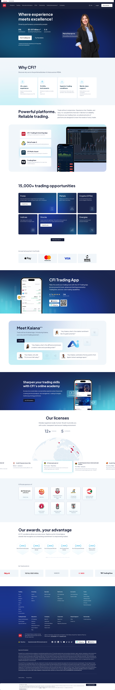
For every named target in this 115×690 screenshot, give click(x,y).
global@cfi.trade (62, 636)
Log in (97, 5)
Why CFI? (46, 619)
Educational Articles (35, 625)
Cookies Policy (21, 677)
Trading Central (87, 598)
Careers (59, 621)
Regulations (60, 619)
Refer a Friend (47, 594)
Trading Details (22, 616)
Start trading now (25, 38)
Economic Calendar (87, 600)
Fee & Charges (21, 621)
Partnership (42, 5)
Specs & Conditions (22, 623)
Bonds (19, 609)
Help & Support (74, 616)
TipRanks (85, 594)
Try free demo (39, 38)
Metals (19, 600)
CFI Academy (34, 619)
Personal (5, 1)
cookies (40, 687)
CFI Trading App (61, 594)
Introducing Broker (87, 619)
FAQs (72, 619)
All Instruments (21, 613)
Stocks (19, 596)
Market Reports (34, 627)
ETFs (19, 604)
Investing (33, 591)
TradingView (60, 598)
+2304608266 (53, 636)
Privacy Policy (29, 677)
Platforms (60, 591)
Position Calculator (87, 604)
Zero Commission (74, 594)
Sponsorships (47, 625)
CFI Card (85, 602)
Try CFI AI (20, 340)
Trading (20, 591)
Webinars (33, 621)
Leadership (46, 621)
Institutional (11, 1)
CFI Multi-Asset (61, 600)
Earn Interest (47, 596)
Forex (19, 594)
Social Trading (86, 596)
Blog (32, 629)
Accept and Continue (91, 684)
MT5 (58, 596)
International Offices (48, 623)
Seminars (33, 623)
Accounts (73, 591)
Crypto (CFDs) (21, 606)
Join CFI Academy (29, 400)
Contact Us (73, 621)
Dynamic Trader (74, 596)
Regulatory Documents (62, 623)
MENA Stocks (34, 596)
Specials (46, 591)
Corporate (60, 616)
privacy (44, 687)
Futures (20, 611)
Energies (20, 598)
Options (33, 600)
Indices (19, 602)
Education (34, 616)
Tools (85, 591)
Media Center (47, 627)
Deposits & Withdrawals (23, 619)
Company (46, 616)
